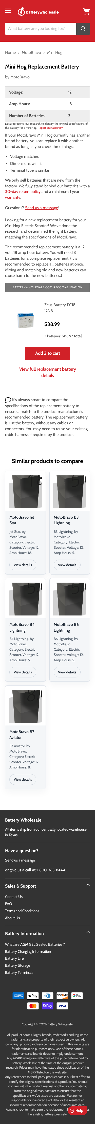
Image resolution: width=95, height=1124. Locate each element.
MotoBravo (20, 77)
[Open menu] (8, 11)
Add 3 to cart (47, 353)
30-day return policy (23, 191)
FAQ (8, 903)
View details (23, 565)
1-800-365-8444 (50, 870)
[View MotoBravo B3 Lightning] (69, 492)
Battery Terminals (19, 972)
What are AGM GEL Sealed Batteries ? (35, 944)
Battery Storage (17, 965)
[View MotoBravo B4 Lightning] (25, 599)
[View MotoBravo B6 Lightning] (69, 599)
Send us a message (41, 207)
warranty (12, 197)
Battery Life (14, 958)
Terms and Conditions (22, 911)
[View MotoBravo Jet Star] (25, 492)
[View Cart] (86, 11)
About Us (12, 918)
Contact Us (14, 896)
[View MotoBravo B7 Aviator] (25, 706)
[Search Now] (83, 29)
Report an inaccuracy (50, 127)
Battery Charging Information (28, 951)
